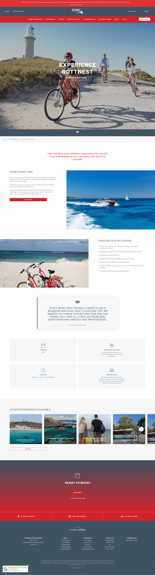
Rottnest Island (104, 19)
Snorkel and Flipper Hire (87, 549)
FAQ (110, 544)
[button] (152, 2)
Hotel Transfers (87, 546)
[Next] (141, 429)
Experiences (50, 19)
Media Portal (109, 542)
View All (28, 449)
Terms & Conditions (109, 546)
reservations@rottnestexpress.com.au (33, 542)
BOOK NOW (28, 199)
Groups (61, 19)
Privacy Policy (109, 549)
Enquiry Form (33, 544)
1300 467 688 (132, 11)
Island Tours (87, 542)
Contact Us (110, 538)
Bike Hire (87, 544)
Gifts (125, 19)
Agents (7, 11)
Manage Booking (18, 11)
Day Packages (87, 540)
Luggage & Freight (66, 546)
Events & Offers (73, 19)
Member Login (132, 538)
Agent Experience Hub (132, 540)
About (117, 19)
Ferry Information (35, 19)
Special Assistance (66, 549)
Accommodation (89, 19)
